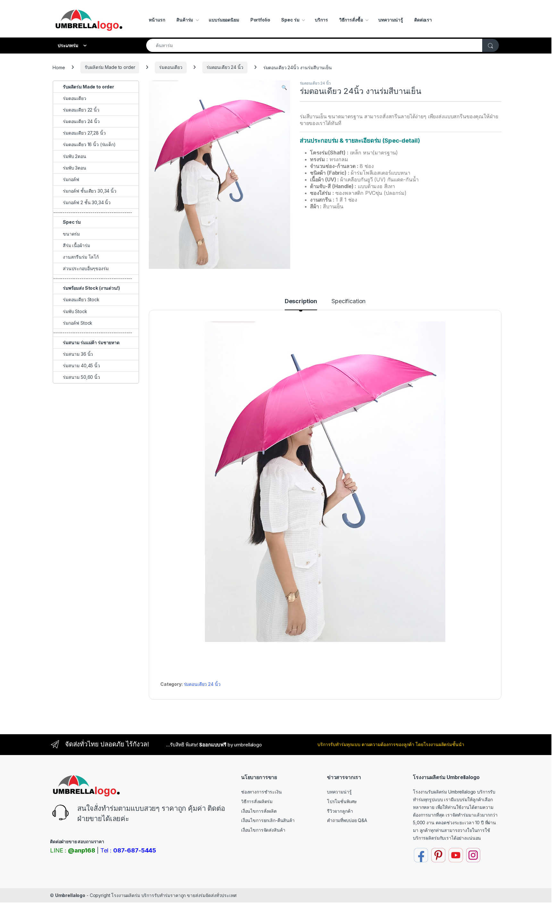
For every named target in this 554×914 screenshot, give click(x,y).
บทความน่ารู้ (390, 19)
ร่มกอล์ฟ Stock (77, 323)
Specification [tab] (348, 301)
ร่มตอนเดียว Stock (81, 299)
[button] (284, 87)
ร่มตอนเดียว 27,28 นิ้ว (84, 133)
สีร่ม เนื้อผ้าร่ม (76, 245)
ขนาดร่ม (71, 234)
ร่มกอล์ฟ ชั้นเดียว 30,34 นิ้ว (89, 191)
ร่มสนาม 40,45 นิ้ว (81, 365)
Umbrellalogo (70, 895)
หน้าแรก (157, 19)
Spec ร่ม (290, 19)
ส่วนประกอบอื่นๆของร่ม (86, 268)
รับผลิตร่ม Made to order (110, 67)
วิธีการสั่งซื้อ (351, 19)
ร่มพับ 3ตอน (74, 167)
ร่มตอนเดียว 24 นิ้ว (224, 67)
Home (59, 67)
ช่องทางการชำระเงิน (261, 791)
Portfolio (260, 19)
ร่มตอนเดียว (170, 67)
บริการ (321, 19)
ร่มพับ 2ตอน (74, 156)
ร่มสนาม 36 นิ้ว (78, 354)
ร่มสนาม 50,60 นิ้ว (81, 377)
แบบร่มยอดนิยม (224, 19)
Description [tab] (301, 301)
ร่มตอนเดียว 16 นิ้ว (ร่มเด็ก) (89, 144)
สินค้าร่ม (184, 19)
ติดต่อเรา (423, 19)
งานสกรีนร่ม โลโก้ (81, 257)
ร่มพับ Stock (75, 311)
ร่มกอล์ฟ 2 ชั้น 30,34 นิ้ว (87, 202)
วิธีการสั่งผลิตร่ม (257, 801)
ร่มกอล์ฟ (71, 179)
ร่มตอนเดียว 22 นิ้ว (81, 109)
